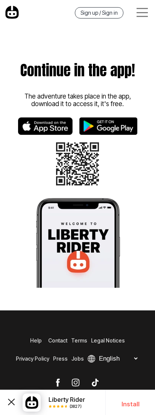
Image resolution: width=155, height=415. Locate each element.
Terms (79, 340)
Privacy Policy (32, 358)
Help (36, 340)
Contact (57, 340)
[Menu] (142, 12)
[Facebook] (58, 382)
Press (60, 358)
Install (131, 404)
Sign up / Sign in (99, 12)
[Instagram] (75, 382)
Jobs (77, 358)
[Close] (11, 402)
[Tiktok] (95, 382)
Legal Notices (108, 340)
